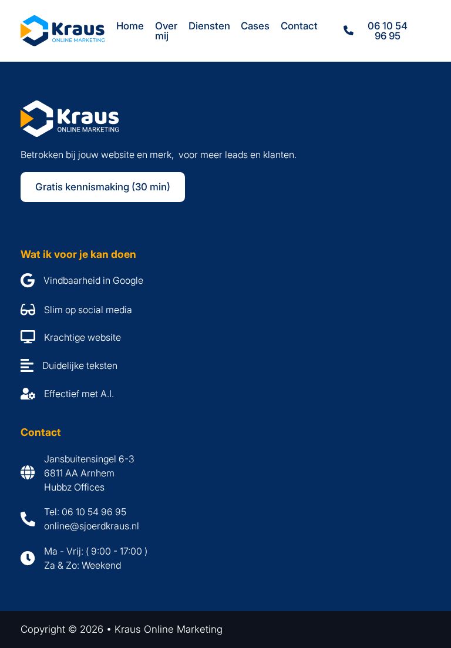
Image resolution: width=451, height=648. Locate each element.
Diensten (209, 26)
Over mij (166, 31)
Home (130, 26)
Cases (255, 26)
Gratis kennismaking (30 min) (102, 187)
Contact (299, 26)
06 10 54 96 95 (388, 31)
